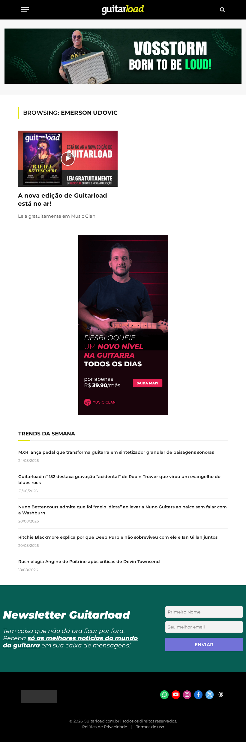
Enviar (204, 644)
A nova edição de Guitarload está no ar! (62, 199)
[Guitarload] (123, 10)
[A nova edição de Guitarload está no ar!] (68, 159)
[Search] (222, 10)
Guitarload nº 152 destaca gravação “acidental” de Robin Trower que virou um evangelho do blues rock (119, 479)
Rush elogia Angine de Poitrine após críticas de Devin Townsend (89, 561)
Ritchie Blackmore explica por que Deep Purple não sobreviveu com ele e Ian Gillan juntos (118, 537)
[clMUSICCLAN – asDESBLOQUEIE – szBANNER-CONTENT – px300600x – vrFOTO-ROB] (123, 413)
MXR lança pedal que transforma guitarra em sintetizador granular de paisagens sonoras (116, 452)
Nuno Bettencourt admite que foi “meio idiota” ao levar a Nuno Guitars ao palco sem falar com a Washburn (122, 510)
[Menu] (25, 10)
